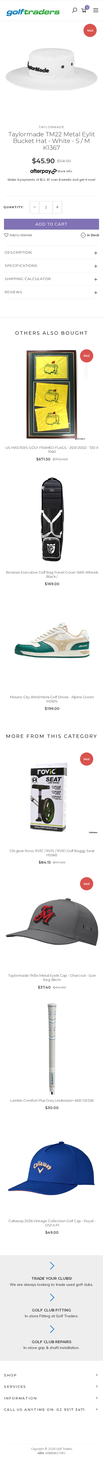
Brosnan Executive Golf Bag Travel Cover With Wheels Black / (52, 574)
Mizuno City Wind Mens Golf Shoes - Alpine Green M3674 (52, 699)
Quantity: (13, 207)
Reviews (13, 292)
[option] (51, 68)
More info (64, 171)
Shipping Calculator (28, 279)
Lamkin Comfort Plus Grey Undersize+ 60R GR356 (51, 1100)
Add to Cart (51, 224)
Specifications (21, 265)
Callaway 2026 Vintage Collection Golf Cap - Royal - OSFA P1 (52, 1223)
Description (18, 252)
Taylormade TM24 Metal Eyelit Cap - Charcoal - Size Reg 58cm (52, 977)
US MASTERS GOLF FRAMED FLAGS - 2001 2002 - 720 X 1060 (52, 449)
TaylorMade (51, 127)
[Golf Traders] (34, 10)
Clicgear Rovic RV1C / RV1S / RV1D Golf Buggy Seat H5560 (52, 853)
